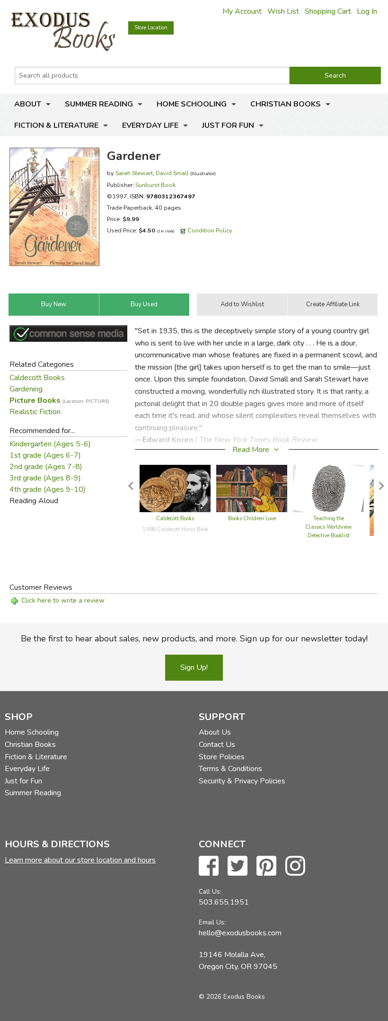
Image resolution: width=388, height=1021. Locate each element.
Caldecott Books (37, 378)
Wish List (283, 11)
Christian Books (285, 104)
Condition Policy (209, 230)
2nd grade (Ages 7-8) (45, 467)
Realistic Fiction (35, 412)
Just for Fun (228, 125)
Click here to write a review (63, 600)
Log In (367, 11)
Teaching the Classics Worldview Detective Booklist (328, 527)
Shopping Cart (328, 11)
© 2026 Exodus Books (232, 996)
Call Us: (210, 891)
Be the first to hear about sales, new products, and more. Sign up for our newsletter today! (194, 638)
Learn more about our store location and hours (80, 860)
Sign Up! (194, 667)
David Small (172, 173)
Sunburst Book (155, 185)
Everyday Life (150, 125)
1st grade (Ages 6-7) (45, 455)
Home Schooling (192, 104)
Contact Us (217, 744)
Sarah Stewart (134, 173)
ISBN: (162, 196)
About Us (215, 732)
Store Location (151, 27)
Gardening (26, 389)
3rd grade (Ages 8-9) (45, 478)
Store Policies (222, 757)
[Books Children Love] (251, 488)
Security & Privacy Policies (242, 781)
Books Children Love (252, 518)
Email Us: (212, 922)
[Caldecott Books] (175, 488)
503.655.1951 (224, 902)
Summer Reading (99, 104)
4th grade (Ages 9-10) (47, 489)
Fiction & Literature (56, 125)
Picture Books (59, 400)
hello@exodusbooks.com (240, 933)
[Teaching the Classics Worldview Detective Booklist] (328, 488)
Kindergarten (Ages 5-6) (50, 444)
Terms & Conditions (230, 769)
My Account (242, 11)
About (27, 104)
